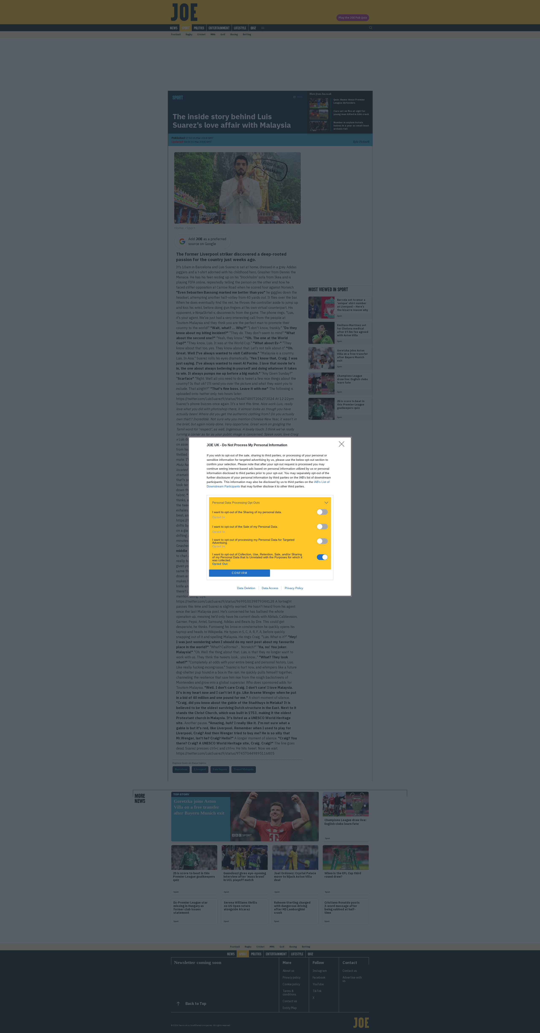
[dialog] (270, 516)
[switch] (322, 512)
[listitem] (270, 502)
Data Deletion (246, 588)
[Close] (343, 445)
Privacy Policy (294, 588)
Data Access (270, 588)
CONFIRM (239, 573)
